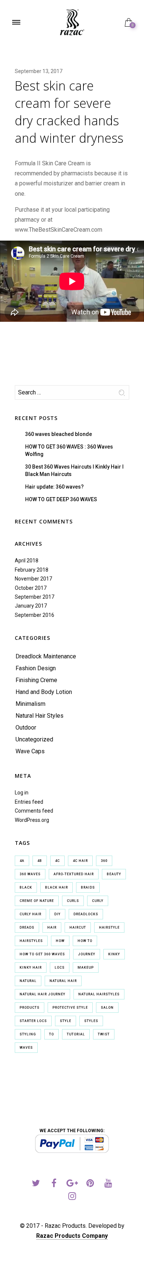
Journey (86, 954)
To (51, 1034)
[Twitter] (36, 1184)
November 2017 (33, 579)
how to (85, 941)
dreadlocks (85, 914)
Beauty (114, 874)
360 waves (30, 874)
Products (30, 1007)
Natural (28, 981)
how (60, 941)
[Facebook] (54, 1184)
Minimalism (30, 703)
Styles (91, 1021)
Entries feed (29, 802)
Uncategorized (34, 739)
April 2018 (26, 560)
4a (22, 861)
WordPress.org (32, 820)
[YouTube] (108, 1184)
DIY (57, 914)
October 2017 (31, 588)
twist (104, 1034)
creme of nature (37, 901)
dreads (27, 927)
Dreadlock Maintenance (46, 656)
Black (26, 887)
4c (57, 861)
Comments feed (34, 811)
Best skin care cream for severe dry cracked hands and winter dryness (69, 111)
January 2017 (31, 606)
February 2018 (31, 570)
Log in (21, 793)
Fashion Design (36, 668)
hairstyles (31, 941)
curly (97, 901)
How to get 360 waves (42, 954)
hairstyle (109, 927)
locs (60, 967)
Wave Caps (30, 751)
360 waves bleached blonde (58, 434)
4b (39, 861)
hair (51, 927)
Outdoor (26, 727)
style (65, 1021)
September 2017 (34, 597)
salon (107, 1007)
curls (73, 901)
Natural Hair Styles (40, 715)
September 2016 (34, 615)
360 (104, 861)
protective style (70, 1007)
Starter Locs (33, 1021)
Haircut (77, 927)
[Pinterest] (90, 1184)
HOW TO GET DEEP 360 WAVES (61, 499)
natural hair (63, 981)
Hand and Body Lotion (44, 691)
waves (26, 1047)
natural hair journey (42, 994)
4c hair (80, 861)
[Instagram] (72, 1197)
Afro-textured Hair (74, 874)
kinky (114, 954)
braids (88, 887)
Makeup (86, 967)
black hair (56, 887)
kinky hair (31, 967)
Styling (28, 1034)
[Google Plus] (72, 1184)
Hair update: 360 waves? (54, 487)
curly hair (30, 914)
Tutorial (76, 1034)
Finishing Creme (36, 680)
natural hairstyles (99, 994)
